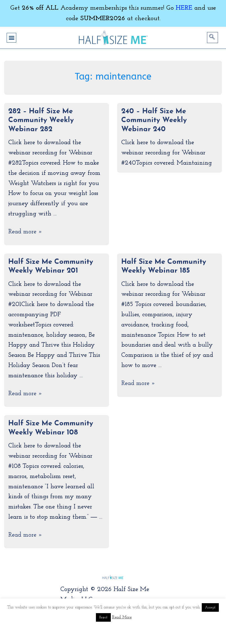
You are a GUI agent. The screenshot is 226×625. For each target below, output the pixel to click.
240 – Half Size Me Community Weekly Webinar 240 (154, 120)
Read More (122, 617)
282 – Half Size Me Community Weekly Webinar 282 (41, 120)
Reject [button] (103, 617)
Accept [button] (210, 607)
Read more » (25, 232)
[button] (11, 38)
